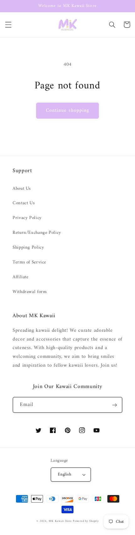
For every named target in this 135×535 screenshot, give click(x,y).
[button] (8, 24)
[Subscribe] (114, 405)
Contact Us (24, 203)
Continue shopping (67, 110)
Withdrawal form (29, 292)
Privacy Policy (27, 218)
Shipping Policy (28, 247)
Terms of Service (29, 262)
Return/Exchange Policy (37, 232)
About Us (22, 188)
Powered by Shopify (86, 521)
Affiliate (21, 277)
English (64, 474)
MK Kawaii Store (60, 521)
